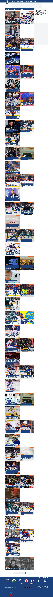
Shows (21, 1)
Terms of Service (41, 588)
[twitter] (45, 577)
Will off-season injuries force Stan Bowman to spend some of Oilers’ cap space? (40, 19)
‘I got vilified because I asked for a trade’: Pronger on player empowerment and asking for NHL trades (41, 13)
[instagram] (44, 577)
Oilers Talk (12, 1)
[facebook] (43, 577)
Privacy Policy (36, 588)
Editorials (17, 1)
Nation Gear (35, 1)
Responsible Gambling (46, 588)
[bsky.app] (47, 577)
